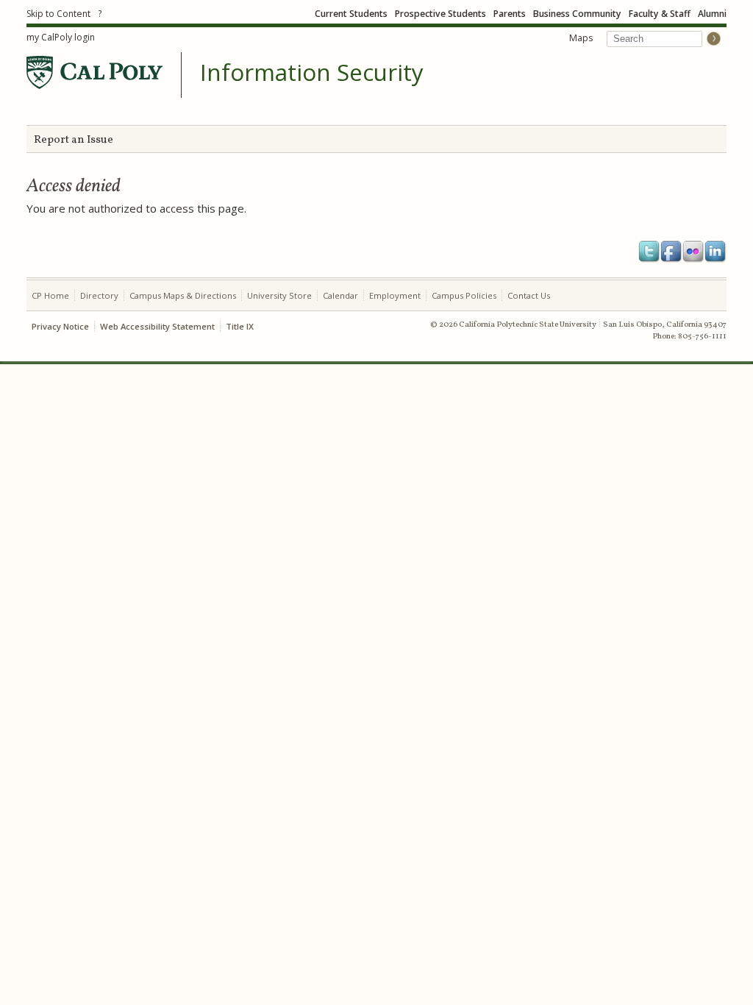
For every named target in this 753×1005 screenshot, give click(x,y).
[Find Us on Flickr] (693, 252)
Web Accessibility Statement (157, 326)
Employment (395, 295)
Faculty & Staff (659, 13)
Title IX (240, 326)
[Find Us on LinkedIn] (715, 252)
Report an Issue (73, 140)
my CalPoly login (60, 37)
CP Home (50, 295)
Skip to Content (58, 13)
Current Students (351, 13)
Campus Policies (464, 295)
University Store (279, 295)
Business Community (577, 13)
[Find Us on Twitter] (649, 252)
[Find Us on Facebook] (671, 252)
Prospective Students (440, 13)
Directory (99, 295)
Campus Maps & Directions (182, 295)
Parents (509, 13)
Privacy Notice (60, 326)
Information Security (312, 73)
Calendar (340, 295)
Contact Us (528, 295)
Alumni (712, 13)
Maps (581, 38)
